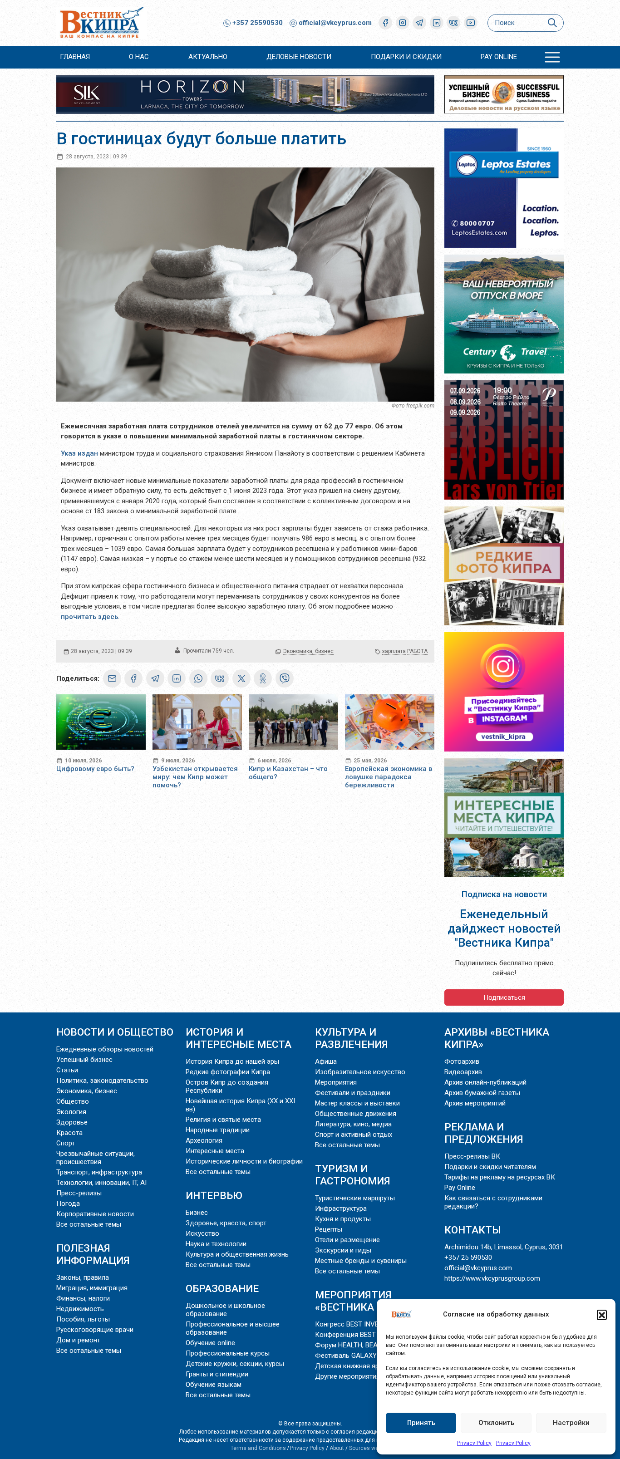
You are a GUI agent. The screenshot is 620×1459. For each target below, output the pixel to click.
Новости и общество (114, 1032)
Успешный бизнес (84, 1060)
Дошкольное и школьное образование (225, 1310)
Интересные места (215, 1151)
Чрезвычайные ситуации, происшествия (95, 1158)
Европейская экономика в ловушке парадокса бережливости (388, 777)
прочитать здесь (89, 617)
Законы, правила (82, 1277)
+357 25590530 (257, 23)
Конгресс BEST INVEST (351, 1324)
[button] (601, 1314)
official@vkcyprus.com (335, 23)
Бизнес (197, 1212)
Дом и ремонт (78, 1340)
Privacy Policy (474, 1443)
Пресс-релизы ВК (472, 1156)
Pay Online (499, 57)
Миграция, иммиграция (92, 1288)
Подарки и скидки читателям (490, 1167)
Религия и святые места (223, 1119)
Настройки (571, 1423)
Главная (75, 57)
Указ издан (79, 453)
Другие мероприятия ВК (352, 1376)
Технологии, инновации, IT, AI (101, 1183)
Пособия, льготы (83, 1319)
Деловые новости (298, 57)
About (337, 1448)
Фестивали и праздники (352, 1093)
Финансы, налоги (83, 1298)
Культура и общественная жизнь (237, 1254)
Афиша (326, 1061)
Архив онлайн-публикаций (485, 1082)
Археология (204, 1140)
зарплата (394, 651)
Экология (71, 1112)
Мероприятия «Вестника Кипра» (365, 1301)
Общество (72, 1101)
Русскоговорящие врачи (94, 1330)
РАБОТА (417, 651)
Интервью (214, 1195)
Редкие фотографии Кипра (228, 1072)
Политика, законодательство (102, 1080)
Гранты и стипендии (217, 1374)
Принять (421, 1423)
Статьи (67, 1070)
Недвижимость (80, 1309)
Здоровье (72, 1122)
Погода (68, 1203)
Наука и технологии (216, 1244)
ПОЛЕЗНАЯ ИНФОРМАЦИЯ (93, 1254)
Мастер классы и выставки (357, 1103)
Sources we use (369, 1448)
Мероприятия (336, 1082)
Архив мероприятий (475, 1103)
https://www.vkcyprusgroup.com (492, 1278)
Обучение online (210, 1343)
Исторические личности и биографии (244, 1161)
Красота (69, 1133)
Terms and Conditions (258, 1448)
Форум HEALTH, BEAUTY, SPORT (364, 1345)
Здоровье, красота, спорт (226, 1223)
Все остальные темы (88, 1224)
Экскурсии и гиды (343, 1250)
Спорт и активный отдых (353, 1134)
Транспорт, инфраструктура (99, 1172)
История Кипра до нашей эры (232, 1061)
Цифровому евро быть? (95, 769)
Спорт (65, 1143)
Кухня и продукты (343, 1219)
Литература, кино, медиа (353, 1124)
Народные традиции (218, 1130)
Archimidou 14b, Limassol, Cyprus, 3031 (503, 1247)
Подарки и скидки (406, 57)
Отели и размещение (347, 1240)
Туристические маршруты (355, 1198)
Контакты (472, 1230)
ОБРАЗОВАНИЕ (222, 1288)
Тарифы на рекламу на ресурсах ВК (499, 1177)
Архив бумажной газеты (482, 1093)
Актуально (207, 57)
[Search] (552, 23)
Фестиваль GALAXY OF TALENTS (366, 1355)
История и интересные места (238, 1038)
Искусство (202, 1233)
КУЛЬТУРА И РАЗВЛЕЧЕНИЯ (351, 1038)
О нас (139, 57)
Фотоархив (461, 1061)
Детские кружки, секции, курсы (235, 1364)
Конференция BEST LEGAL (356, 1335)
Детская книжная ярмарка (356, 1366)
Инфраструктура (341, 1208)
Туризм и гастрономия (352, 1175)
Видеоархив (463, 1072)
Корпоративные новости (95, 1214)
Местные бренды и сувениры (361, 1261)
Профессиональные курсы (228, 1353)
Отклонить (496, 1423)
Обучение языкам (213, 1384)
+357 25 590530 (468, 1257)
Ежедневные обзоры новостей (104, 1049)
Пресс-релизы (79, 1193)
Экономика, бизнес (308, 651)
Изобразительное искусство (360, 1072)
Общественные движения (355, 1114)
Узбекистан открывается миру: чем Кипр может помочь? (195, 777)
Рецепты (328, 1229)
